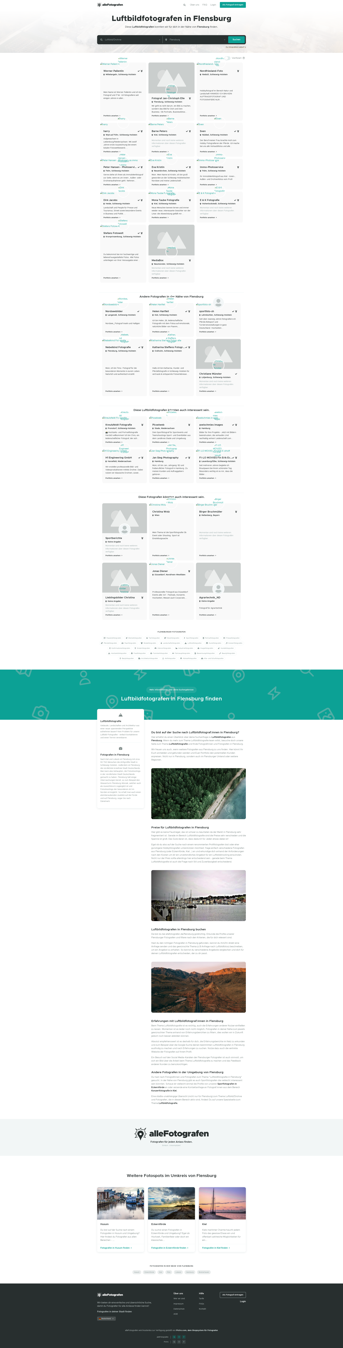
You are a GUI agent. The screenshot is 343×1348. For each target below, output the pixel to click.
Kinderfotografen (143, 648)
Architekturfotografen (149, 658)
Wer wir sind (179, 1299)
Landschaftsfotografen (171, 643)
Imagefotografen (206, 648)
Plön (168, 1272)
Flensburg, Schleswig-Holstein (168, 102)
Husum (136, 1272)
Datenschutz (179, 1309)
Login (213, 5)
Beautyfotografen (228, 653)
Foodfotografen (139, 653)
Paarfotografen (130, 643)
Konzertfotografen (235, 643)
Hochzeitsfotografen (118, 653)
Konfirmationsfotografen (120, 648)
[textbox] (112, 40)
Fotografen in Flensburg (114, 755)
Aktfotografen (170, 658)
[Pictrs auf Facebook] (184, 1342)
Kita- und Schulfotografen (213, 658)
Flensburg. (157, 740)
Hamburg (206, 428)
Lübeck (178, 1272)
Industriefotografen (185, 648)
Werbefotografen (135, 638)
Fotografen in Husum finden (115, 1248)
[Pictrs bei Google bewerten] (174, 1342)
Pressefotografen (232, 638)
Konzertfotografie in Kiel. (164, 1091)
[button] (184, 5)
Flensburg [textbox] (175, 40)
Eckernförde (149, 1272)
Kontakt (202, 1309)
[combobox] (130, 39)
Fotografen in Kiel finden (215, 1248)
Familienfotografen (160, 653)
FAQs (201, 1304)
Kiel (160, 1272)
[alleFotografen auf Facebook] (184, 1337)
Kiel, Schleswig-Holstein (165, 135)
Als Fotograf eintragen (232, 5)
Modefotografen (149, 643)
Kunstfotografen (214, 643)
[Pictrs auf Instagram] (179, 1342)
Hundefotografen (227, 648)
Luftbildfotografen (143, 27)
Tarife (201, 1299)
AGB (176, 1314)
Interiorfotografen (164, 648)
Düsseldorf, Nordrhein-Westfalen (170, 575)
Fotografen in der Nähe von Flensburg (171, 1266)
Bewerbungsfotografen (205, 653)
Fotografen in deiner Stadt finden (114, 1312)
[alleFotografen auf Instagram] (179, 1337)
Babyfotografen (127, 658)
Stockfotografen (173, 638)
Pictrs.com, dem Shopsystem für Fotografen (197, 1330)
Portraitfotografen (212, 638)
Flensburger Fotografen (171, 632)
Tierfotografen (154, 638)
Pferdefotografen (110, 643)
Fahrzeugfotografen (182, 653)
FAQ (204, 5)
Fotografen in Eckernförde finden (169, 1248)
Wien (157, 515)
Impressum (179, 1304)
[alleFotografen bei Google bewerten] (174, 1337)
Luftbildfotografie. (168, 1103)
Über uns (194, 5)
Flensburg (203, 27)
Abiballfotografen (190, 658)
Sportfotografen (192, 638)
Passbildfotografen (113, 638)
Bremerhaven (204, 1272)
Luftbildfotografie (110, 721)
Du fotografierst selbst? (235, 47)
